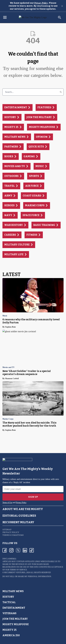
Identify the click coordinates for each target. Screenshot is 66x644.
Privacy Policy (41, 3)
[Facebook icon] (4, 550)
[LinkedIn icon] (25, 550)
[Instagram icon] (11, 550)
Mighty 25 (9, 629)
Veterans (9, 613)
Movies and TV (8, 367)
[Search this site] (59, 17)
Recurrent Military (18, 522)
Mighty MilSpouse (15, 624)
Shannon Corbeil (12, 378)
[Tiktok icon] (31, 550)
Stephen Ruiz (10, 327)
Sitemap (6, 530)
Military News (13, 591)
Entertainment (13, 607)
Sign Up (33, 497)
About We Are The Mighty (22, 509)
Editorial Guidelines (19, 515)
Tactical (9, 602)
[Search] (61, 92)
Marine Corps (8, 419)
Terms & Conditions (13, 535)
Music (4, 316)
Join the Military (15, 618)
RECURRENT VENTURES (14, 572)
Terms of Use (7, 502)
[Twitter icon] (18, 550)
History (8, 596)
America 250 (11, 635)
